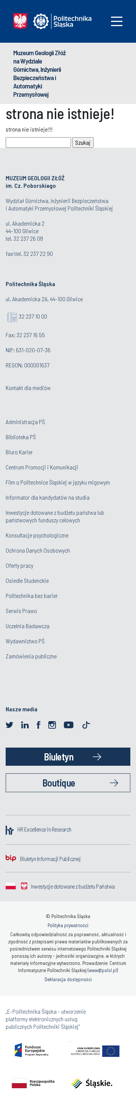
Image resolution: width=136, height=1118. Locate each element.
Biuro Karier (19, 451)
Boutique (58, 782)
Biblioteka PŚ (21, 436)
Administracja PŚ (25, 421)
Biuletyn (58, 756)
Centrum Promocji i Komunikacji (42, 467)
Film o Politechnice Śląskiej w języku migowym (58, 482)
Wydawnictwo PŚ (25, 640)
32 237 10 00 (33, 316)
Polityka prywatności (68, 925)
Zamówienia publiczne (31, 656)
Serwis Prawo (21, 610)
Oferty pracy (19, 565)
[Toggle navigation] (117, 21)
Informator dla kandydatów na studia (48, 497)
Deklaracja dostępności (68, 979)
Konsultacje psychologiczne (37, 535)
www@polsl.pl (103, 970)
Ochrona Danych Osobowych (38, 550)
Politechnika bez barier (32, 595)
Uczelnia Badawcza (27, 625)
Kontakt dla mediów (28, 387)
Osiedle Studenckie (27, 580)
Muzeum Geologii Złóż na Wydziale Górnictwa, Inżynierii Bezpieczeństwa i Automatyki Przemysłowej (39, 73)
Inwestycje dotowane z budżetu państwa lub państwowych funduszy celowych (55, 516)
